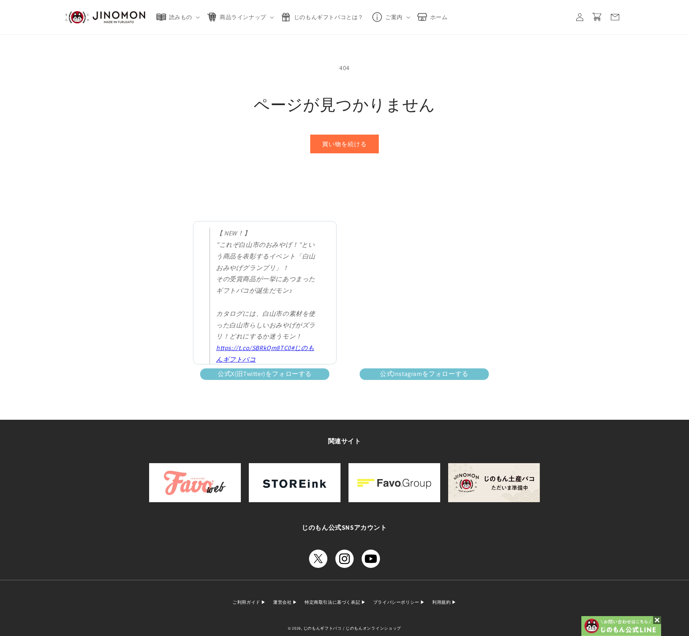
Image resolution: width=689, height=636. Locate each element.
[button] (179, 17)
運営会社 (283, 602)
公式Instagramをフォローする (424, 374)
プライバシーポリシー (397, 602)
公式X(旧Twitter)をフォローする (265, 374)
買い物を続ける (344, 144)
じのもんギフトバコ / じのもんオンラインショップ (352, 628)
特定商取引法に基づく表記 (333, 602)
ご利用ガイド (246, 602)
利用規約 (442, 602)
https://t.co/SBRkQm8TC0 (253, 348)
